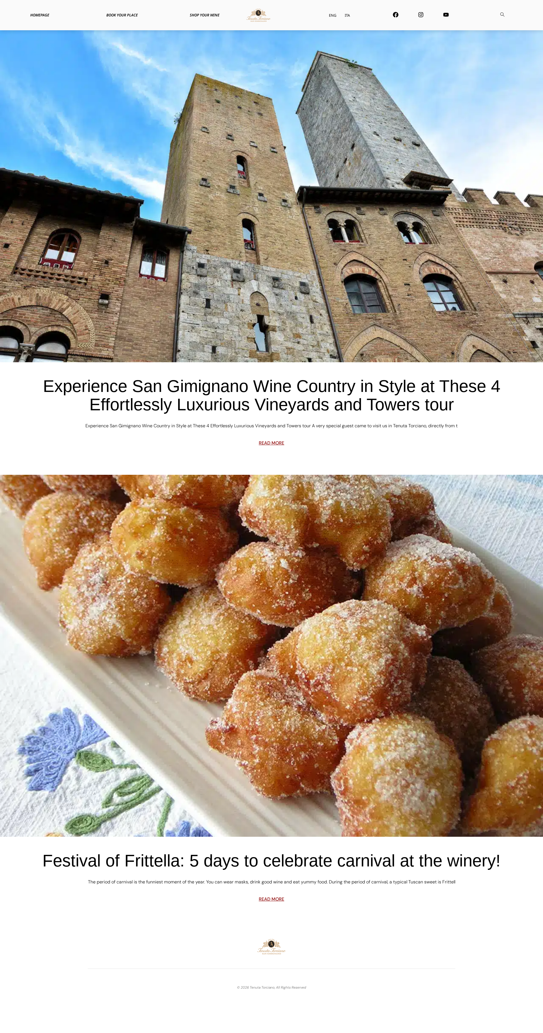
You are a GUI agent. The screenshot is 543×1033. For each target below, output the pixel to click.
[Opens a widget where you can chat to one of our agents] (521, 1023)
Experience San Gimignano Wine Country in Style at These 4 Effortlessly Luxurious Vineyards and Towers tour (271, 395)
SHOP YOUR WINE (204, 15)
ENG (332, 15)
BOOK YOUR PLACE (122, 15)
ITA (347, 15)
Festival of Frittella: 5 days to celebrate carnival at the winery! (271, 860)
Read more (271, 443)
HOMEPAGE (39, 15)
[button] (502, 15)
